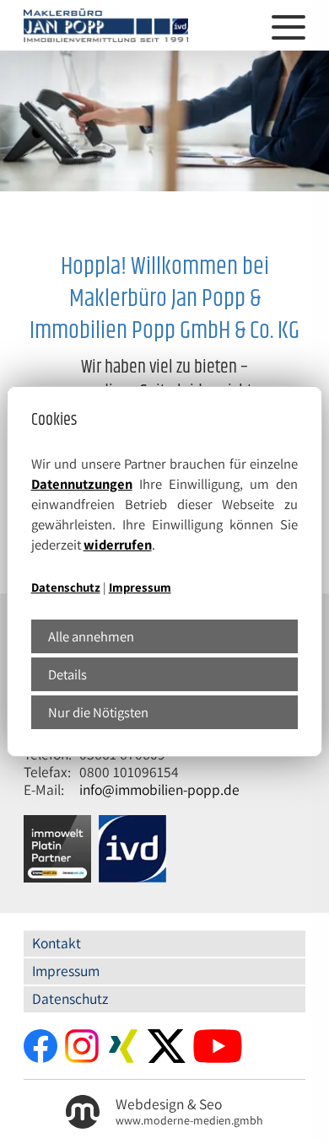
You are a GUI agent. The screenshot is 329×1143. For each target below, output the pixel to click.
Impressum (140, 587)
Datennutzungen (81, 484)
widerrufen (118, 544)
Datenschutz (65, 587)
